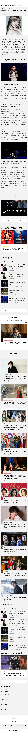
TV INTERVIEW (5, 694)
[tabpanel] (14, 241)
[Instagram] (12, 721)
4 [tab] (10, 668)
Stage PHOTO (4, 704)
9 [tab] (16, 668)
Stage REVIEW (17, 302)
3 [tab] (9, 668)
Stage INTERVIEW (18, 270)
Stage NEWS (4, 699)
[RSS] (15, 721)
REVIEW (3, 707)
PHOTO (3, 702)
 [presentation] (26, 322)
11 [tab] (18, 668)
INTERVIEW (4, 689)
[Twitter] (14, 721)
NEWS (16, 294)
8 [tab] (15, 668)
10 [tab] (17, 668)
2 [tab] (8, 668)
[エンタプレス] (3, 2)
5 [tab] (11, 668)
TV (2, 712)
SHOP (20, 725)
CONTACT (24, 725)
